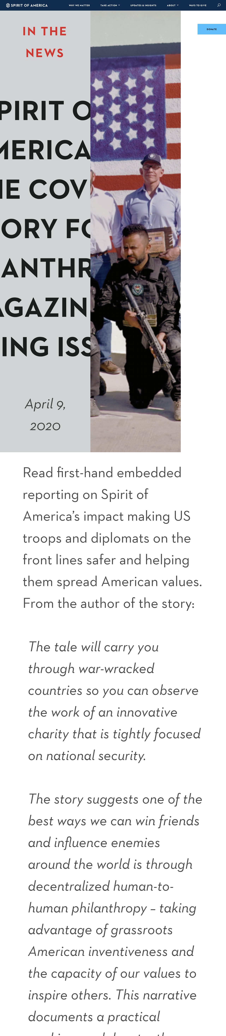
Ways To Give (198, 5)
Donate (212, 29)
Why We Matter (79, 5)
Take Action (108, 5)
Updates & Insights (143, 5)
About (171, 5)
